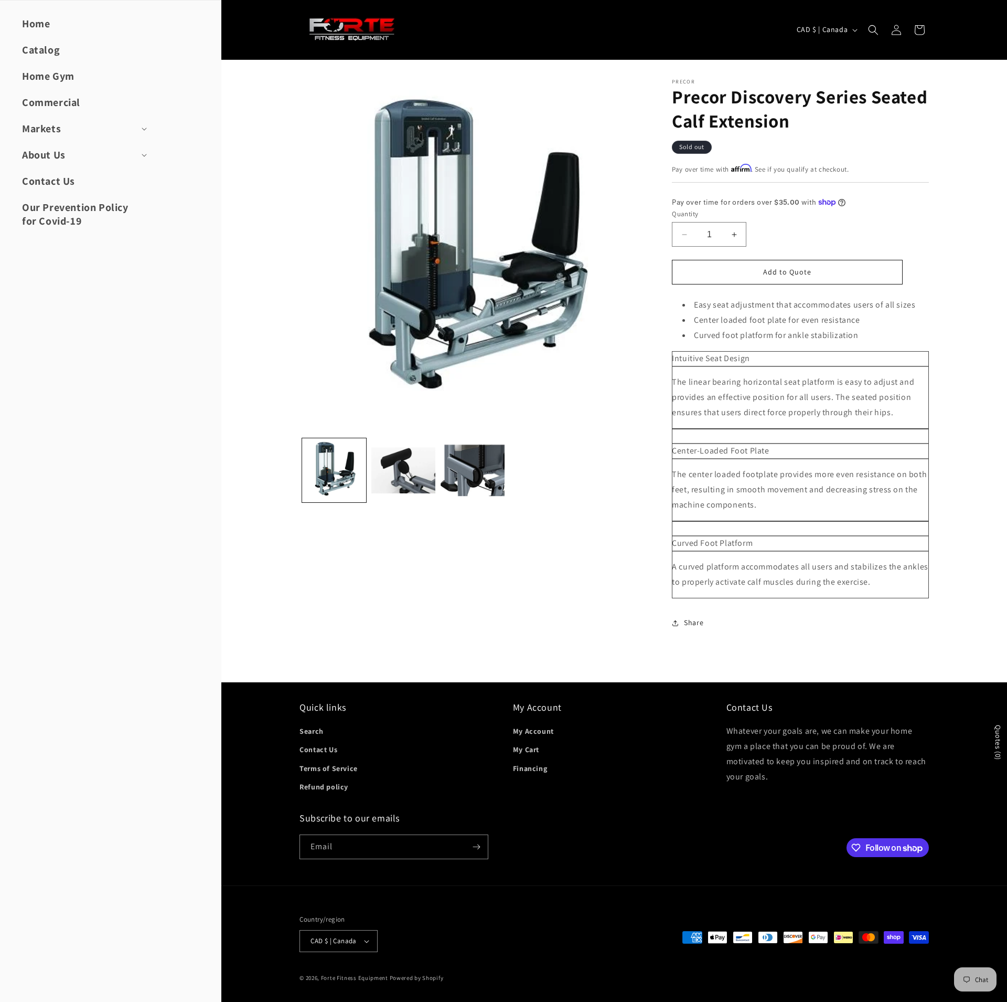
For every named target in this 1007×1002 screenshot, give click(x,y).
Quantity (685, 213)
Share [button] (693, 622)
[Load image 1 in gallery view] (334, 470)
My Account (533, 731)
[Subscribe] (476, 847)
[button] (83, 128)
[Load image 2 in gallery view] (403, 470)
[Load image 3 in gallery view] (473, 470)
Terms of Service (328, 768)
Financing (530, 768)
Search (311, 731)
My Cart (526, 749)
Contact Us (318, 749)
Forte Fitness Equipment (354, 978)
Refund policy (323, 787)
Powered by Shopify (417, 978)
